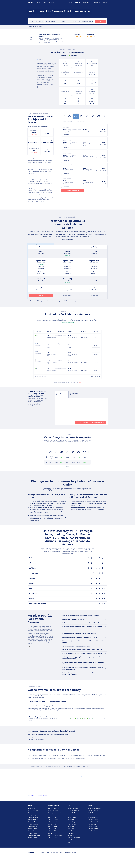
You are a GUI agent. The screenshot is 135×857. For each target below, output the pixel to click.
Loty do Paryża (72, 817)
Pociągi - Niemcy (32, 826)
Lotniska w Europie (73, 808)
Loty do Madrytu (72, 813)
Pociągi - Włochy (32, 833)
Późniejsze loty (95, 376)
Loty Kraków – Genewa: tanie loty (76, 758)
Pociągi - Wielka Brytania (34, 835)
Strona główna (31, 766)
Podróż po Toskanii (93, 810)
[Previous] (46, 452)
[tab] (67, 120)
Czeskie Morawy (92, 813)
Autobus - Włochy (53, 833)
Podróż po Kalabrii (93, 819)
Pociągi (38, 2)
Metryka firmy (45, 852)
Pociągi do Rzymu (33, 815)
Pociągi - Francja (32, 828)
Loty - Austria (71, 840)
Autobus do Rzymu (53, 817)
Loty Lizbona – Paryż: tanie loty (76, 755)
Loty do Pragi (71, 822)
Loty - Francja (71, 828)
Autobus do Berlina (53, 822)
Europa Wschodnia (93, 817)
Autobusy (44, 2)
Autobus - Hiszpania (53, 808)
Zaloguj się (104, 2)
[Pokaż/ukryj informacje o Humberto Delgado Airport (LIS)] (105, 718)
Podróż (90, 805)
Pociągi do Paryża (33, 817)
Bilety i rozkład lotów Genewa (36, 739)
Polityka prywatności (70, 852)
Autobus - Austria (52, 837)
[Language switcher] (77, 2)
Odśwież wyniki (66, 325)
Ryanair (70, 842)
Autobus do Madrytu (53, 815)
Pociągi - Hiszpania (33, 824)
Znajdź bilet (34, 134)
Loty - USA (70, 833)
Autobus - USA (52, 831)
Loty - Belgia (71, 831)
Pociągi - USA (31, 831)
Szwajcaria (40, 766)
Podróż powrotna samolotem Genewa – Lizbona (41, 737)
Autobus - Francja (53, 828)
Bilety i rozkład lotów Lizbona (76, 737)
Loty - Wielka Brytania (74, 837)
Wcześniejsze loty (40, 376)
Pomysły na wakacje (93, 815)
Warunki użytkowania (56, 852)
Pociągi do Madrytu (33, 813)
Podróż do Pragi (92, 831)
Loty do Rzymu (72, 815)
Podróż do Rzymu (93, 824)
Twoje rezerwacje (87, 2)
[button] (64, 21)
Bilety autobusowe (53, 810)
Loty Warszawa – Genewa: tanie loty (57, 758)
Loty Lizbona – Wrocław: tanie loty (36, 758)
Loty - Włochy (71, 835)
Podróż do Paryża (93, 826)
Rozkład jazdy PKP (33, 810)
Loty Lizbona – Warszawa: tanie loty (37, 755)
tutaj (80, 382)
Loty (49, 2)
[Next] (104, 116)
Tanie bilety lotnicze (73, 810)
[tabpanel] (81, 411)
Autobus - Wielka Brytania (55, 835)
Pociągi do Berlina (33, 819)
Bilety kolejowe (32, 808)
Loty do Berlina (72, 819)
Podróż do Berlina (93, 828)
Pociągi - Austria (32, 837)
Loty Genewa (48, 766)
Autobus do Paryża (53, 819)
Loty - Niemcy (71, 826)
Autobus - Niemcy (53, 826)
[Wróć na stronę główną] (32, 2)
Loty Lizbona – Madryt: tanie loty (96, 755)
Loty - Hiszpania (72, 824)
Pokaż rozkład (34, 152)
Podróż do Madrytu (93, 822)
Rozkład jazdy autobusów (55, 813)
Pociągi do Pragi (32, 822)
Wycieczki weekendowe (94, 808)
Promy (52, 2)
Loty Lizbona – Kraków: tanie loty (56, 755)
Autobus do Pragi (53, 824)
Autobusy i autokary (53, 805)
